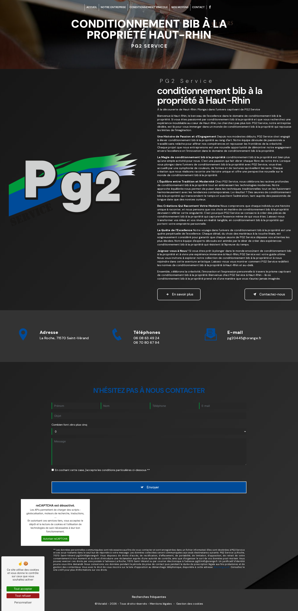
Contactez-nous (272, 294)
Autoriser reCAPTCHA (55, 538)
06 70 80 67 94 (146, 342)
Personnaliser (23, 602)
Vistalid (102, 603)
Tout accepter (23, 588)
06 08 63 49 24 (146, 338)
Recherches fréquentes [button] (149, 597)
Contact (198, 7)
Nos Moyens (179, 7)
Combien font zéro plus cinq (69, 424)
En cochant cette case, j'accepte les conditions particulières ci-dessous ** (102, 470)
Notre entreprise (113, 7)
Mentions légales (161, 603)
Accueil (91, 7)
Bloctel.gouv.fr (222, 567)
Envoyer (153, 487)
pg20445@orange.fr (244, 338)
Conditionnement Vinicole (149, 7)
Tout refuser (23, 595)
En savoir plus (182, 294)
